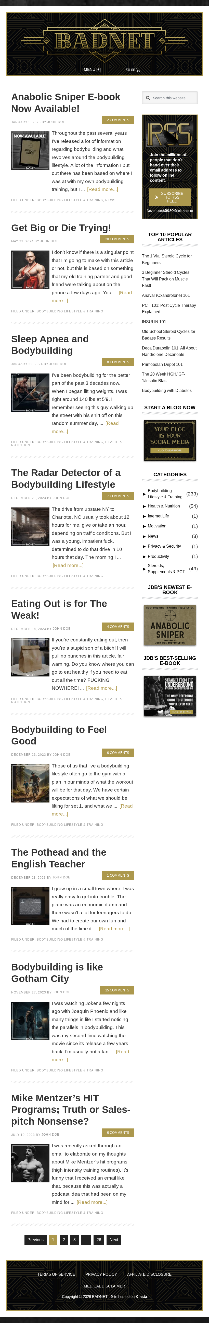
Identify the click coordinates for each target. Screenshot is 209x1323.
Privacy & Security (164, 546)
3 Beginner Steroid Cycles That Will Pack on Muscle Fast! (165, 279)
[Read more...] (102, 189)
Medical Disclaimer (104, 1286)
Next (114, 1240)
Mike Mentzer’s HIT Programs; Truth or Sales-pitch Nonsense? (70, 1110)
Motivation (157, 526)
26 (100, 1238)
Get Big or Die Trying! (61, 227)
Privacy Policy (101, 1274)
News (110, 200)
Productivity (158, 556)
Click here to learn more (177, 211)
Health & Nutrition (164, 506)
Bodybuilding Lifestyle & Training (70, 200)
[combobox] (170, 97)
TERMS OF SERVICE (56, 1274)
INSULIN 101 (154, 322)
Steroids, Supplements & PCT (166, 568)
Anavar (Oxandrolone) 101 (166, 295)
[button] (92, 68)
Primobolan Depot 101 (162, 364)
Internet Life (158, 516)
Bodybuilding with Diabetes (167, 390)
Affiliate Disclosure (149, 1274)
